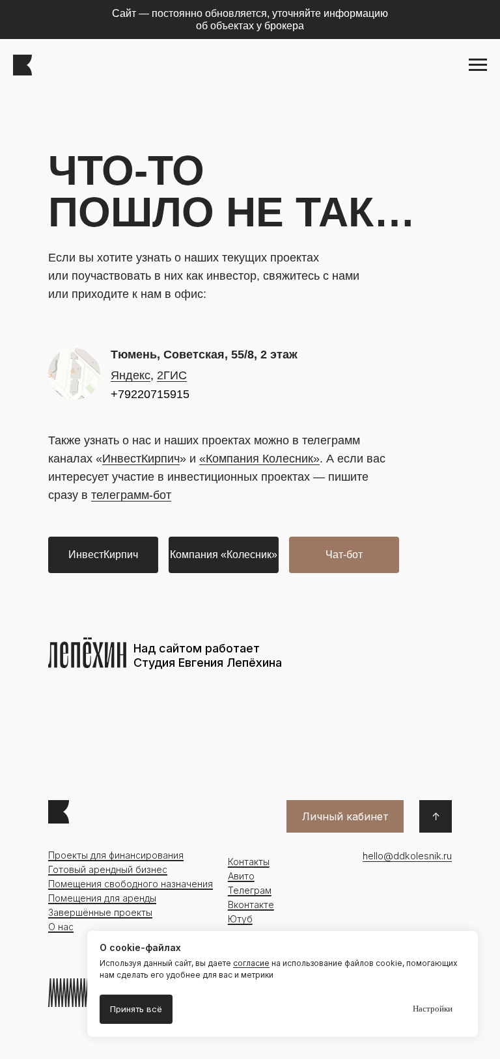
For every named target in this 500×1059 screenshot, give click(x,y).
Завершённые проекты (100, 912)
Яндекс (130, 375)
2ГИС (172, 375)
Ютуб (240, 918)
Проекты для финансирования (116, 855)
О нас (61, 926)
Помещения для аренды (102, 898)
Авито (241, 875)
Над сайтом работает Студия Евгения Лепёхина (207, 655)
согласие (251, 963)
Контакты (249, 861)
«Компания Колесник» (259, 458)
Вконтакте (251, 904)
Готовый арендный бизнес (107, 869)
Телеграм (249, 890)
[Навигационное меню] (478, 65)
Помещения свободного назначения (130, 883)
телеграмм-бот (131, 495)
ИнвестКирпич (141, 458)
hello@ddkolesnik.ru (407, 856)
